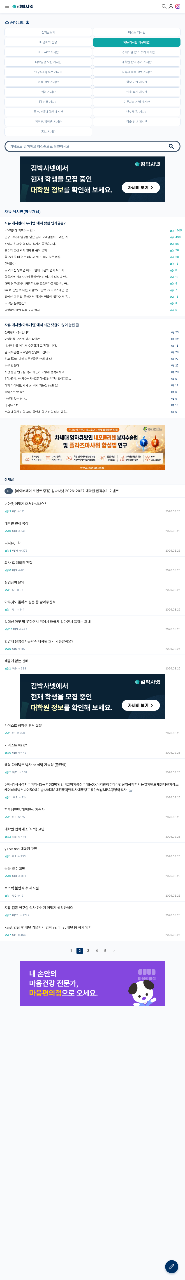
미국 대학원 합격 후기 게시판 (137, 52)
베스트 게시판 (136, 32)
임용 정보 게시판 (48, 82)
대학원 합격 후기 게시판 (137, 62)
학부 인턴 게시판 (136, 82)
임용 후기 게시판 (136, 92)
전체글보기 (48, 32)
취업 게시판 (48, 92)
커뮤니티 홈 (19, 22)
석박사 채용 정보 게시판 (137, 72)
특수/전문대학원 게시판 (48, 112)
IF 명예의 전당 (48, 42)
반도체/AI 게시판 (136, 112)
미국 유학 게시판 (48, 52)
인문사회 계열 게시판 (137, 102)
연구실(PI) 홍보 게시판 (48, 72)
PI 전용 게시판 (48, 102)
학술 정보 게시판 (136, 122)
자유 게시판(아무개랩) (136, 42)
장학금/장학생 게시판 (48, 122)
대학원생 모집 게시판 (48, 62)
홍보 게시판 (48, 131)
